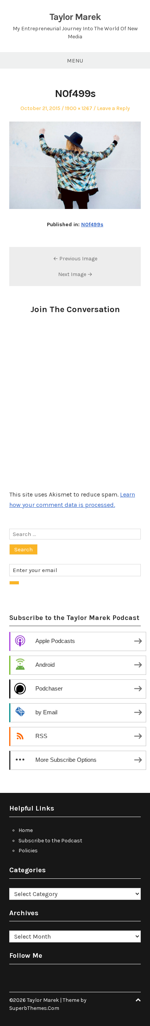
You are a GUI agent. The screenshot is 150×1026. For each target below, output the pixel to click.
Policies (28, 850)
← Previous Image (75, 258)
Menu (75, 60)
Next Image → (75, 274)
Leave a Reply (113, 108)
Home (25, 830)
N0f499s (92, 224)
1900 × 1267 (78, 108)
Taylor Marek (75, 17)
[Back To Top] (138, 1000)
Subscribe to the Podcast (50, 840)
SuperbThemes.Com (34, 1008)
